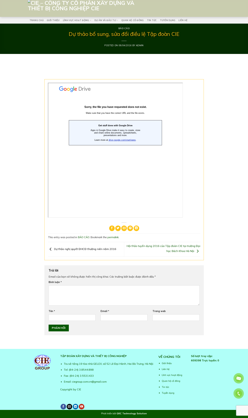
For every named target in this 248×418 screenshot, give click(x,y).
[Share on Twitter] (118, 228)
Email (105, 311)
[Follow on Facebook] (63, 406)
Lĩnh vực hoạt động (76, 20)
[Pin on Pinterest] (130, 228)
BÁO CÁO (124, 28)
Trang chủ (37, 20)
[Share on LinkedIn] (136, 228)
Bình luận (55, 282)
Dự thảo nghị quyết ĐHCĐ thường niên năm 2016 (84, 249)
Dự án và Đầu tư (105, 20)
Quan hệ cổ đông (132, 20)
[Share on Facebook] (112, 228)
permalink (113, 237)
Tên (52, 311)
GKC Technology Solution (132, 413)
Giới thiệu (53, 20)
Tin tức (152, 20)
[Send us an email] (69, 406)
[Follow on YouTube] (81, 406)
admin (140, 45)
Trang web (159, 311)
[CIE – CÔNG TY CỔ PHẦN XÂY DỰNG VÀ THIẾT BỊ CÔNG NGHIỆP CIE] (104, 7)
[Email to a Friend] (124, 228)
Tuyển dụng (167, 20)
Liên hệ (182, 20)
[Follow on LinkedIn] (75, 406)
